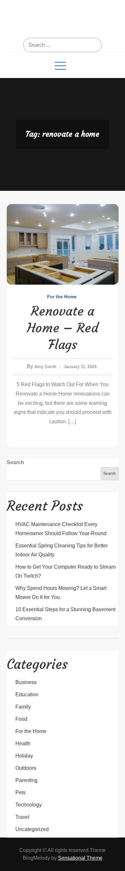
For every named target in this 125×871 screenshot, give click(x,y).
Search (15, 462)
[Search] (73, 45)
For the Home (62, 296)
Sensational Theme (80, 858)
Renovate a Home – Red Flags (62, 328)
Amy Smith (45, 366)
